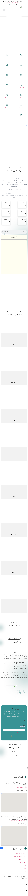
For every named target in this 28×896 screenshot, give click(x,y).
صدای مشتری (23, 862)
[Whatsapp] (14, 4)
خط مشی (23, 868)
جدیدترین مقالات (14, 625)
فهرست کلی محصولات (21, 853)
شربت (14, 458)
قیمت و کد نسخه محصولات (20, 856)
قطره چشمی (14, 534)
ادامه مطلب (14, 275)
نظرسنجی (24, 865)
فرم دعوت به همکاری (21, 859)
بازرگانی (24, 871)
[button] (2, 10)
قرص (14, 496)
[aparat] (16, 4)
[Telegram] (11, 4)
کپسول (14, 572)
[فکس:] (14, 786)
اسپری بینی (14, 382)
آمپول (14, 344)
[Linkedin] (18, 4)
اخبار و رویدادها (14, 747)
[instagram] (9, 4)
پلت (14, 420)
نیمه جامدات (14, 610)
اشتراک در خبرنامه (20, 732)
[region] (14, 35)
